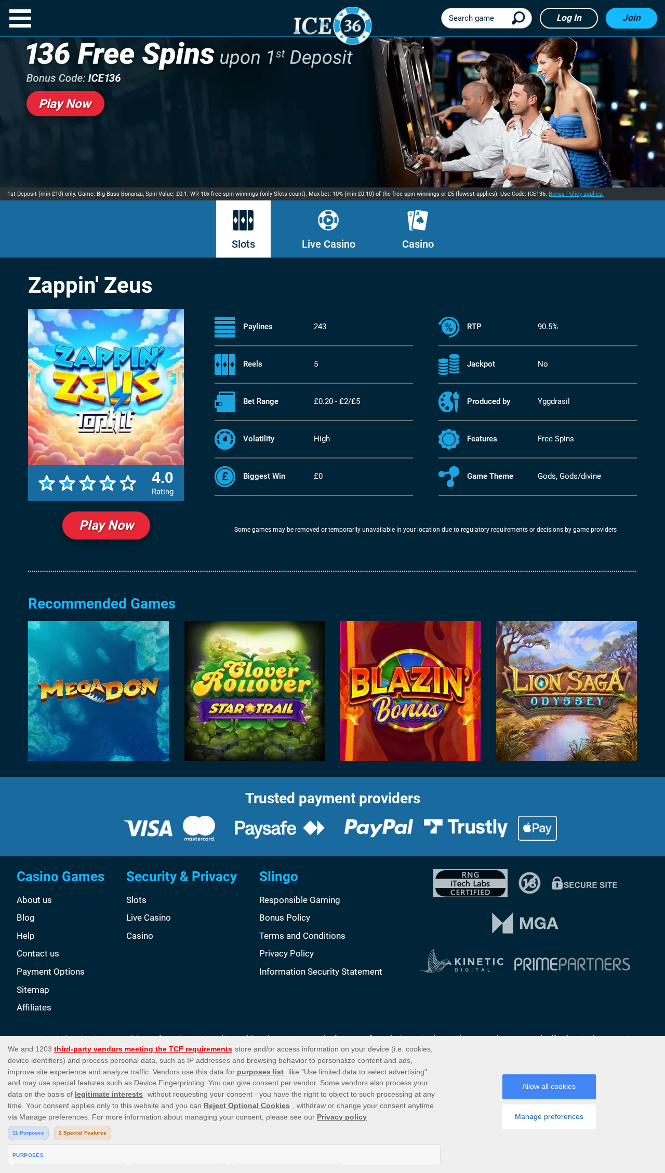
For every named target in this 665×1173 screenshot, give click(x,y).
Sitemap (33, 990)
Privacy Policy (286, 953)
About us (34, 900)
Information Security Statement (320, 971)
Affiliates (34, 1007)
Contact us (38, 953)
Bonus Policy (284, 917)
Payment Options (51, 971)
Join (631, 17)
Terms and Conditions (302, 936)
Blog (26, 917)
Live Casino (328, 244)
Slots (243, 244)
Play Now (106, 525)
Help (26, 936)
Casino (418, 244)
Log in (568, 17)
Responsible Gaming (299, 900)
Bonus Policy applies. (576, 194)
